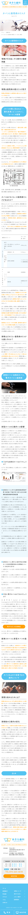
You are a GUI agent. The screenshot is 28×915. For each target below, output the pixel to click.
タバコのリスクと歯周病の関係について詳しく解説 (11, 34)
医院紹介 (5, 891)
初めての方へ (17, 893)
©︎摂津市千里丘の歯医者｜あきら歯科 (14, 907)
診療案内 (16, 899)
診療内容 (8, 32)
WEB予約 (14, 876)
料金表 (4, 894)
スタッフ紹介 (17, 896)
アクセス (5, 896)
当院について (17, 891)
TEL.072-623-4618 (14, 872)
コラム (4, 899)
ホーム (2, 32)
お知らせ (5, 902)
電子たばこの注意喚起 (14, 626)
